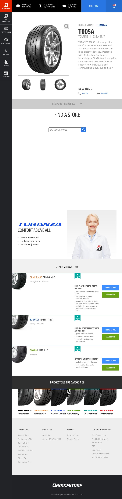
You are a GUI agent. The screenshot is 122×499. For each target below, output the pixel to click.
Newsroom (96, 450)
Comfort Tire (23, 447)
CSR (93, 446)
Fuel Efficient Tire (25, 450)
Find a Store (110, 287)
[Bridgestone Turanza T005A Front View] (43, 85)
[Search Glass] (83, 129)
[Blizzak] (108, 398)
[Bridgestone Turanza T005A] (43, 50)
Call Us (85, 93)
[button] (6, 18)
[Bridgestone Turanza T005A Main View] (26, 85)
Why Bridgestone (99, 435)
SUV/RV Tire (23, 454)
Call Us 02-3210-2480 (51, 439)
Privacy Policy (73, 439)
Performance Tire (25, 439)
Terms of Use (72, 435)
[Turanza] (59, 398)
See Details (110, 294)
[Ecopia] (75, 398)
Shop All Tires (23, 435)
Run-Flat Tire (23, 443)
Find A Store (93, 6)
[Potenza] (26, 398)
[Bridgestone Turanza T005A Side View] (60, 85)
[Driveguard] (42, 398)
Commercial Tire (25, 462)
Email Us (104, 93)
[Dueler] (92, 398)
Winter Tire (22, 458)
